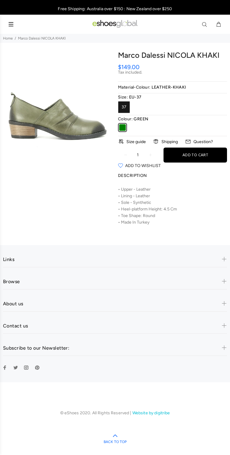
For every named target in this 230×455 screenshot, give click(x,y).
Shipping (169, 141)
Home (8, 38)
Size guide (136, 141)
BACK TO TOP (115, 442)
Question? (203, 141)
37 (124, 107)
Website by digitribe (151, 412)
